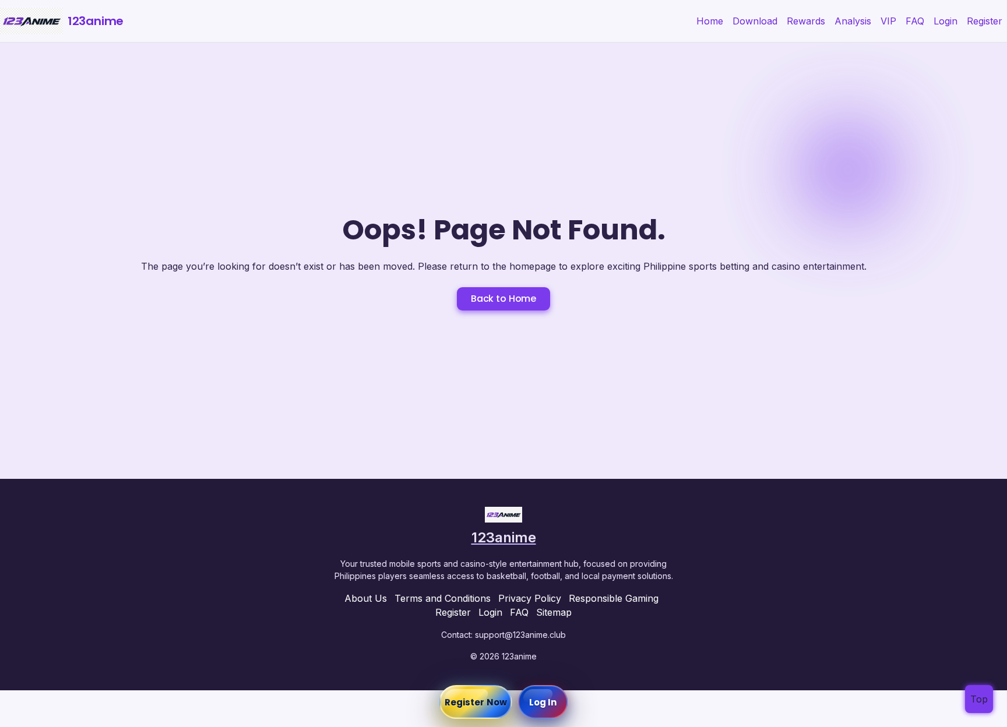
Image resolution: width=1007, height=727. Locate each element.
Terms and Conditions (443, 598)
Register (984, 21)
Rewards (806, 21)
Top (979, 699)
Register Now (476, 702)
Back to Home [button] (503, 298)
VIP (888, 21)
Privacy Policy (529, 598)
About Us (365, 598)
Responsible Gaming (614, 598)
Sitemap (554, 612)
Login (945, 21)
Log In (543, 702)
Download (755, 21)
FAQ (915, 21)
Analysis (853, 21)
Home (709, 21)
